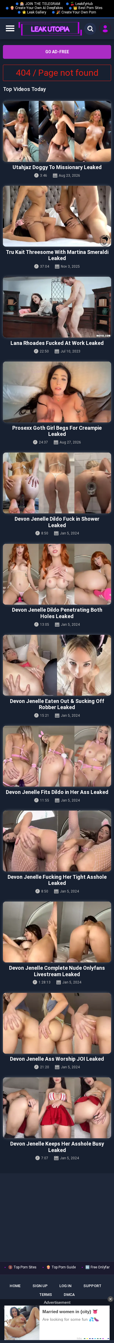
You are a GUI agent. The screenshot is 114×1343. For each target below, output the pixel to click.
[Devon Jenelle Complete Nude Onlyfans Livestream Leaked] (57, 932)
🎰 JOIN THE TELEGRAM (40, 4)
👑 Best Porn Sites (88, 8)
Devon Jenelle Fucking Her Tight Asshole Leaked (57, 880)
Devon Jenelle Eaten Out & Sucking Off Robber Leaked (57, 704)
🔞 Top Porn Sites (22, 1267)
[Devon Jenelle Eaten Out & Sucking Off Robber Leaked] (57, 665)
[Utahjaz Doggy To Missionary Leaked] (57, 131)
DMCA (69, 1294)
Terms (45, 1294)
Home (15, 1286)
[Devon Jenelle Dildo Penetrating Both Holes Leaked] (57, 574)
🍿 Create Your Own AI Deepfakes (36, 8)
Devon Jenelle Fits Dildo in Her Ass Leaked (57, 792)
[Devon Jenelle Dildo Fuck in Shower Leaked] (57, 483)
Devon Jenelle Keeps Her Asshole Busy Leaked (57, 1147)
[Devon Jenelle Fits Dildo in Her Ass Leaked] (57, 756)
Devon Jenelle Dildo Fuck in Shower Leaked (57, 522)
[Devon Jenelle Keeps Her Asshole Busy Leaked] (57, 1107)
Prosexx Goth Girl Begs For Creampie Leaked (57, 431)
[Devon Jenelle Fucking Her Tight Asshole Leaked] (57, 841)
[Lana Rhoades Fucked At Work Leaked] (57, 307)
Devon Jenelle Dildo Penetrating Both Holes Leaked (57, 613)
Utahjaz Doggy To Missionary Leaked (57, 167)
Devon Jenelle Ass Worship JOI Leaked (57, 1059)
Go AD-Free (57, 51)
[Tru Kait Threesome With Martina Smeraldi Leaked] (57, 216)
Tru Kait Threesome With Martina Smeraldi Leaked (57, 255)
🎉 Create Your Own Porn (76, 12)
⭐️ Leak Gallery (34, 12)
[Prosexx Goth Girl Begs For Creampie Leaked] (57, 392)
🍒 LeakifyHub (81, 4)
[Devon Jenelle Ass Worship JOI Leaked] (57, 1023)
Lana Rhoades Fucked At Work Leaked (57, 343)
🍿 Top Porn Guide (61, 1267)
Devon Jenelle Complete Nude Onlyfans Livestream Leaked (57, 971)
